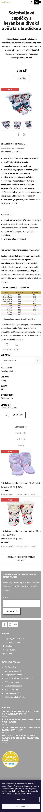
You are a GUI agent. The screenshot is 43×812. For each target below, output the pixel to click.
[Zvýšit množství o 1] (8, 413)
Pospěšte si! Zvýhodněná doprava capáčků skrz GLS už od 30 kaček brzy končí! (20, 738)
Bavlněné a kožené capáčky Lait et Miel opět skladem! (21, 721)
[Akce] (21, 465)
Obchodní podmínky (13, 693)
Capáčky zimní (7, 371)
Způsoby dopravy (12, 682)
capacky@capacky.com (15, 638)
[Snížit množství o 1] (8, 416)
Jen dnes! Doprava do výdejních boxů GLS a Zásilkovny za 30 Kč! (20, 713)
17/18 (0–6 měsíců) (7, 494)
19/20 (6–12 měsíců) (22, 494)
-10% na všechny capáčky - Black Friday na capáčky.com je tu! (21, 729)
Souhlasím (20, 806)
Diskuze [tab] (20, 445)
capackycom (11, 649)
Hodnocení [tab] (21, 439)
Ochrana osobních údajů (15, 697)
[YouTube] (15, 624)
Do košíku (21, 78)
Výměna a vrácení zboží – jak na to (19, 678)
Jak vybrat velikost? (13, 671)
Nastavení (21, 799)
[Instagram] (10, 624)
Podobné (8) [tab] (21, 433)
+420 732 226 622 (13, 642)
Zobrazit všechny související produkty (22, 559)
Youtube (9, 653)
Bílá (2, 389)
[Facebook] (18, 134)
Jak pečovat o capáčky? (14, 674)
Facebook (9, 646)
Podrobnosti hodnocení (11, 151)
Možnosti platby (11, 689)
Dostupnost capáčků (13, 685)
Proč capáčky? (11, 667)
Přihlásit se (12, 611)
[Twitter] (24, 134)
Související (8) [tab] (21, 427)
